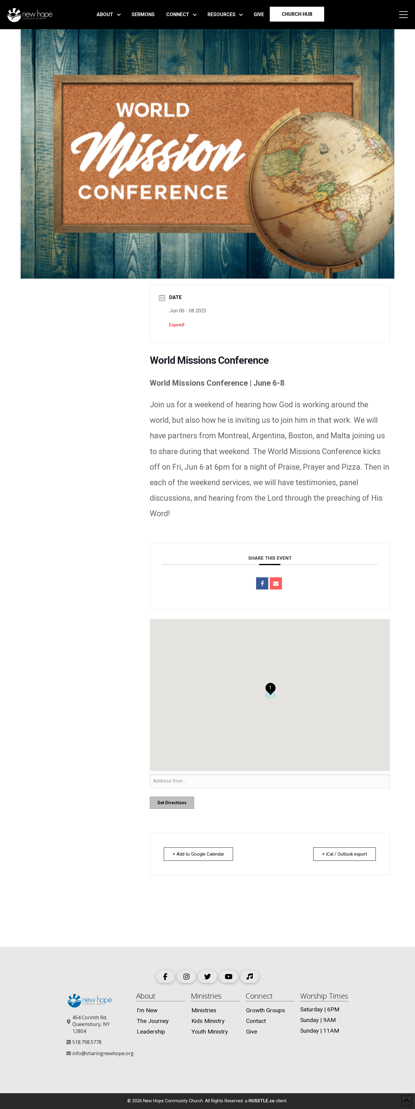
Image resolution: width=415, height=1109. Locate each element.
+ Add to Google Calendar (198, 854)
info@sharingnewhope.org (103, 1053)
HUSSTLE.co (262, 1101)
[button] (403, 14)
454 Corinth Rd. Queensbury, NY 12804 (91, 1024)
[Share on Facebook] (262, 583)
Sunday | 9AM (318, 1020)
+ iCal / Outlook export (344, 854)
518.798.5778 (86, 1042)
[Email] (276, 583)
